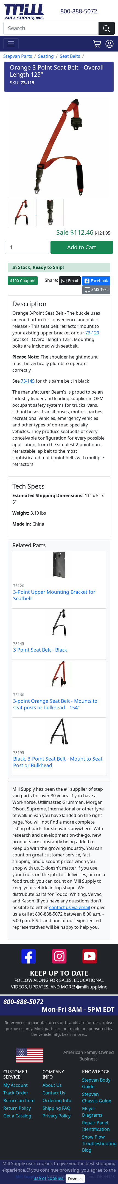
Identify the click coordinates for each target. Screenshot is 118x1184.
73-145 (28, 381)
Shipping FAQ (57, 1108)
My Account (15, 1085)
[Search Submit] (107, 28)
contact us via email (69, 907)
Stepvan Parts (17, 56)
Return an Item (19, 1100)
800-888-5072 (78, 11)
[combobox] (51, 28)
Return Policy (17, 1108)
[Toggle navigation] (11, 43)
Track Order (15, 1093)
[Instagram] (60, 956)
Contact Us (54, 1093)
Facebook (99, 280)
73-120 (92, 333)
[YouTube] (89, 956)
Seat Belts (70, 56)
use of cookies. (48, 1178)
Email (72, 280)
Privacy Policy (57, 1116)
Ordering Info (57, 1100)
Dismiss (75, 1178)
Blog (86, 1150)
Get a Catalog (17, 1116)
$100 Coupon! (22, 280)
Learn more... (74, 1034)
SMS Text (99, 289)
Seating (46, 56)
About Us (52, 1085)
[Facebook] (29, 956)
